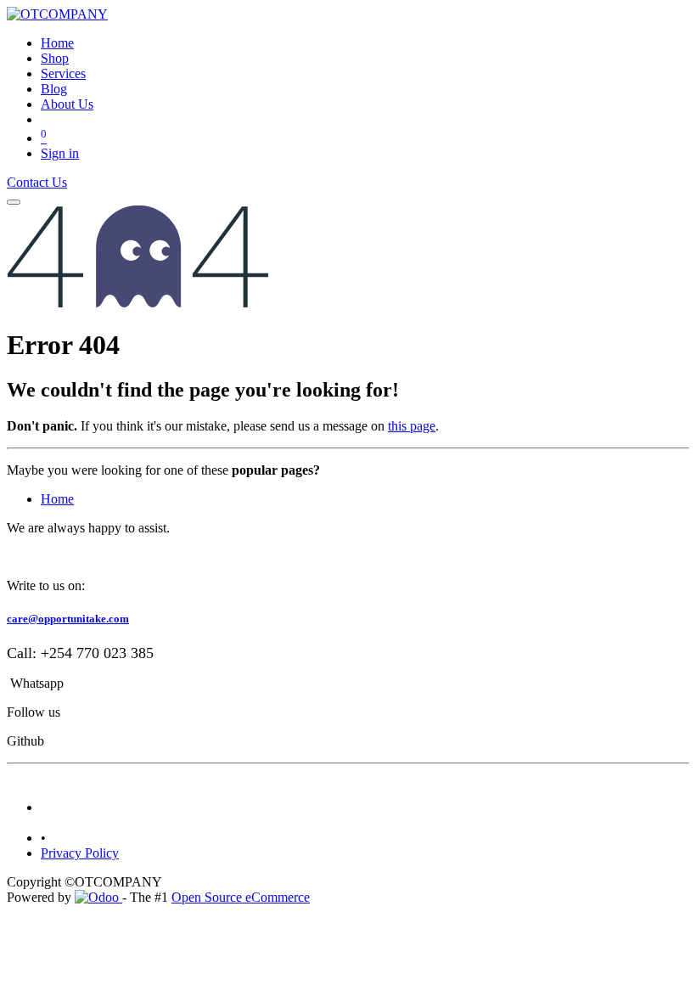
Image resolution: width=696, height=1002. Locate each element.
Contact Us (37, 182)
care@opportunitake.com (68, 618)
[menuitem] (57, 43)
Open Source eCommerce (240, 897)
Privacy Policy (80, 853)
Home (57, 499)
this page (411, 426)
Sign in (60, 153)
